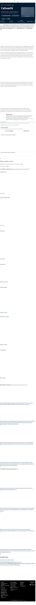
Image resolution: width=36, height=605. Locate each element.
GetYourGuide (12, 152)
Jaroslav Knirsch (5, 28)
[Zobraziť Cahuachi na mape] (27, 11)
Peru (7, 166)
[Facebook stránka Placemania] (30, 584)
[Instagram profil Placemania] (33, 584)
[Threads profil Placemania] (32, 584)
